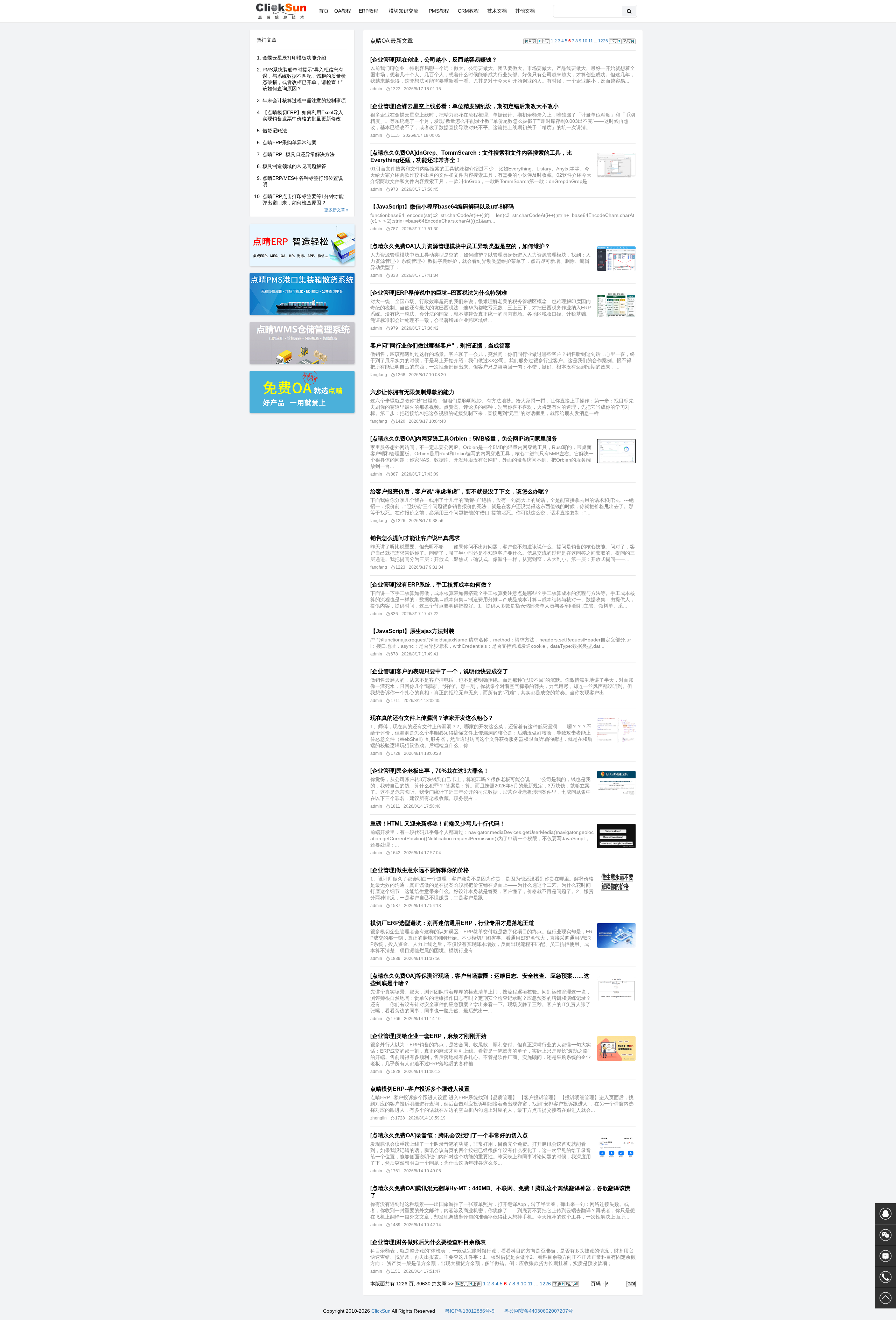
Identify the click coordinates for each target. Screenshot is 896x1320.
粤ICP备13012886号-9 (470, 1311)
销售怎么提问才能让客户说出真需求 (415, 538)
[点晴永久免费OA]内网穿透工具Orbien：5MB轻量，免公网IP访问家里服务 (463, 439)
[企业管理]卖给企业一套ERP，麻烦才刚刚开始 (428, 1036)
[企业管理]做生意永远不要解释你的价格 (419, 870)
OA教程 (342, 11)
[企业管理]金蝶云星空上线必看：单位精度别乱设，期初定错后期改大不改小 (464, 106)
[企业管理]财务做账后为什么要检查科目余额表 (428, 1242)
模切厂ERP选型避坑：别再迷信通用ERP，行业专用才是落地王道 (452, 923)
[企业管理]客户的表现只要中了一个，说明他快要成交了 (439, 671)
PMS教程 (439, 11)
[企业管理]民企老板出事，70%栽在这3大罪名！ (429, 771)
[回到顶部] (885, 1297)
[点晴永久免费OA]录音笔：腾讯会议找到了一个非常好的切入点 (449, 1135)
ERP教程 (368, 11)
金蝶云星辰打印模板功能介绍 (294, 58)
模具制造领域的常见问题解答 (294, 166)
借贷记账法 (274, 130)
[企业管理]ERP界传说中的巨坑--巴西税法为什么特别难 (438, 293)
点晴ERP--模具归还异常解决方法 (298, 154)
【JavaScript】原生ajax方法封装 (412, 631)
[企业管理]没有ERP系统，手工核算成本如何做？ (431, 585)
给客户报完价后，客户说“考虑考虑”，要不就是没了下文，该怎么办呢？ (460, 491)
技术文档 (497, 11)
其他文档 (525, 11)
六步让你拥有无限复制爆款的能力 (412, 392)
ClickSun (381, 1311)
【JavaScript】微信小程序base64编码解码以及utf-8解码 (442, 207)
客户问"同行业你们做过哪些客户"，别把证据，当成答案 (440, 346)
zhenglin (378, 1118)
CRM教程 (468, 11)
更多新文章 (335, 210)
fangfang (378, 374)
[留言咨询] (885, 1255)
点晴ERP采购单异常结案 (289, 142)
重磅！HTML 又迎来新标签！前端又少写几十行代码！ (437, 824)
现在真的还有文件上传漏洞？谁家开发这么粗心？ (431, 718)
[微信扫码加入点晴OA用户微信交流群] (885, 1234)
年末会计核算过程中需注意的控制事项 (304, 100)
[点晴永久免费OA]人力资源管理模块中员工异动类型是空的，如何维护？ (460, 246)
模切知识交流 (403, 11)
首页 (324, 11)
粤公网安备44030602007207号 (538, 1311)
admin (376, 88)
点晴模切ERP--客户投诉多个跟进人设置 (420, 1089)
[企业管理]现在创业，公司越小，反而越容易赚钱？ (433, 60)
